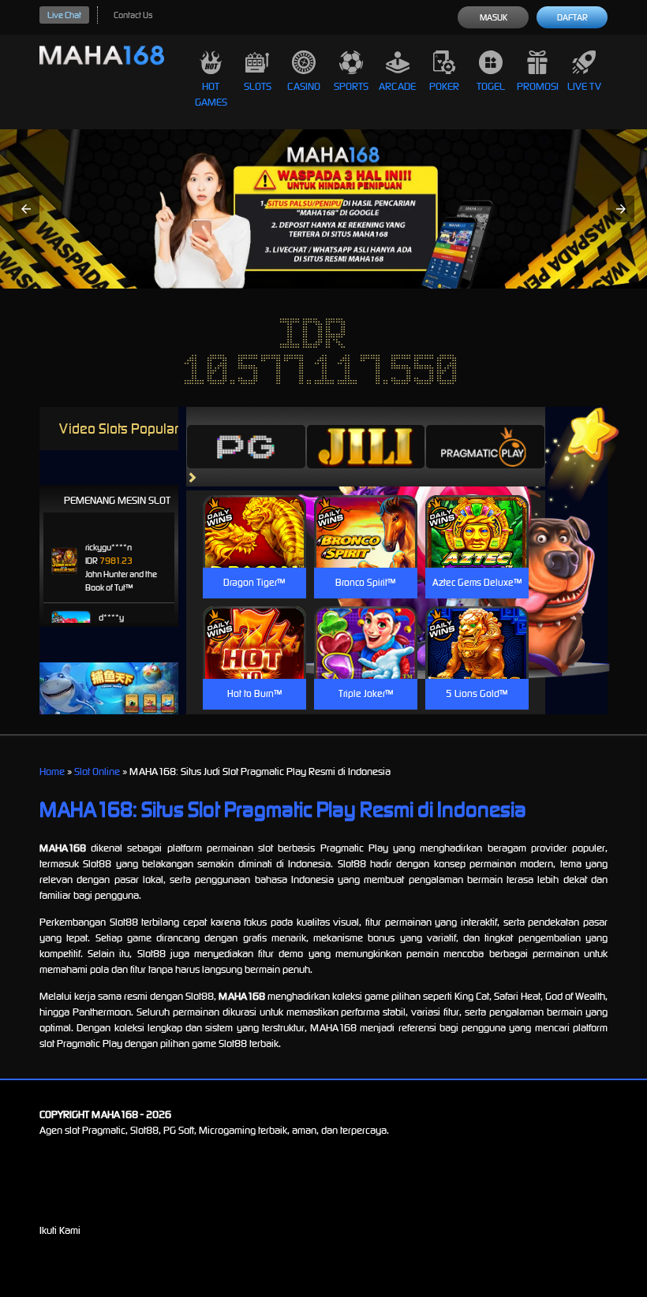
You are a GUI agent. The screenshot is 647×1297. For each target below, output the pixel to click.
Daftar (572, 17)
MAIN (254, 548)
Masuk (493, 17)
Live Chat (64, 14)
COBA (254, 512)
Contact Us (133, 14)
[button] (26, 209)
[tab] (246, 446)
